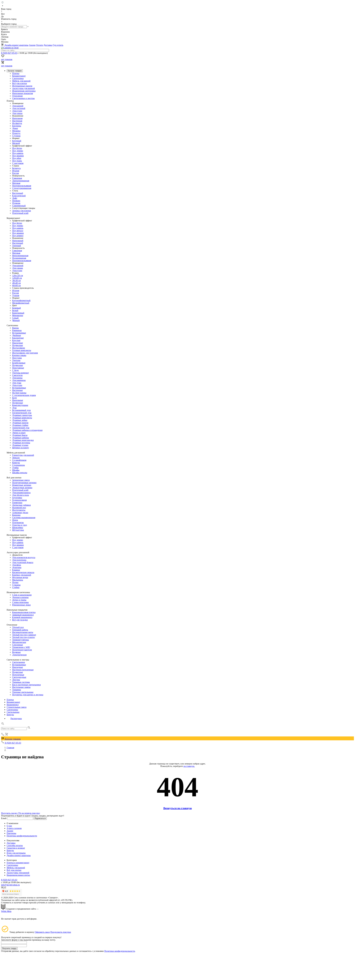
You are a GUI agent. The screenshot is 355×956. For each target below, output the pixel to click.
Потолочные (18, 675)
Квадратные (18, 338)
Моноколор (17, 315)
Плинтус (16, 133)
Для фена (16, 565)
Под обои (16, 158)
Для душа (16, 383)
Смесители (17, 375)
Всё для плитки (19, 83)
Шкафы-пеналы (19, 472)
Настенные (17, 390)
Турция (15, 295)
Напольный (17, 240)
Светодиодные (19, 677)
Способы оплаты (15, 845)
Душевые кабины (20, 437)
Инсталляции (18, 348)
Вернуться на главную (177, 808)
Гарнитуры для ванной (23, 455)
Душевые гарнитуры (22, 415)
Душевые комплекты (22, 418)
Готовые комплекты (21, 350)
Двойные (16, 335)
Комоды (16, 462)
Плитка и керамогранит (18, 862)
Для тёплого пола (20, 495)
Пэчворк (16, 203)
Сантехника (18, 78)
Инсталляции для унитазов (25, 353)
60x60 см (16, 285)
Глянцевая (17, 178)
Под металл (17, 230)
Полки (15, 582)
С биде (15, 370)
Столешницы (18, 465)
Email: (4, 818)
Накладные (17, 343)
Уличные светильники (22, 692)
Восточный (17, 193)
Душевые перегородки (23, 440)
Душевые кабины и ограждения (27, 430)
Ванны (15, 328)
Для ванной (17, 106)
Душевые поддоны (21, 442)
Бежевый (16, 308)
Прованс (16, 200)
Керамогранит (19, 76)
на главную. (189, 766)
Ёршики (16, 570)
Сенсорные (17, 645)
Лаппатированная (20, 181)
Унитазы (16, 360)
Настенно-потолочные (23, 670)
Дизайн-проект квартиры (16, 45)
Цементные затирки (21, 485)
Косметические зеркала (23, 572)
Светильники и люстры (23, 98)
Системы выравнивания (23, 517)
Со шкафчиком (19, 460)
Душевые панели (20, 423)
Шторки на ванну (20, 447)
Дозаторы (16, 567)
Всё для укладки (20, 620)
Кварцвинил (13, 704)
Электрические (19, 655)
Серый (15, 318)
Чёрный (16, 320)
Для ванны (17, 378)
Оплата (39, 45)
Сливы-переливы (20, 602)
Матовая (16, 183)
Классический (19, 195)
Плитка (15, 73)
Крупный (16, 141)
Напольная (17, 118)
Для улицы (17, 113)
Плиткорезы (18, 522)
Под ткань (17, 161)
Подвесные (17, 345)
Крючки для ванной (21, 575)
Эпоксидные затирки (22, 487)
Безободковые (18, 363)
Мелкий (16, 143)
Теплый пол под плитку (23, 637)
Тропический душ (20, 428)
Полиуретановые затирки (24, 482)
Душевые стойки (20, 425)
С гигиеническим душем (24, 395)
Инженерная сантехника (24, 91)
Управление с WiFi (21, 647)
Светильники (18, 662)
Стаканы (16, 585)
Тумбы (15, 467)
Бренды (10, 714)
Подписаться (40, 818)
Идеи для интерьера (16, 853)
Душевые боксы (19, 435)
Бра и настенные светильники (26, 684)
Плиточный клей (20, 213)
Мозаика (16, 131)
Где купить (58, 45)
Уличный (16, 245)
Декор (15, 128)
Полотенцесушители (22, 650)
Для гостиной (18, 108)
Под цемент (17, 235)
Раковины (17, 330)
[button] (2, 724)
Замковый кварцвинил (23, 615)
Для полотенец (19, 560)
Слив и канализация (21, 595)
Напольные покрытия (22, 93)
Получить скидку (9, 948)
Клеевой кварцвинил (22, 617)
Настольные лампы (21, 687)
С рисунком (17, 163)
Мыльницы (17, 580)
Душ (14, 408)
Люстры (16, 680)
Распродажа (16, 718)
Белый (15, 310)
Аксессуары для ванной (23, 88)
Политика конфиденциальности (22, 836)
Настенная (17, 121)
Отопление (17, 96)
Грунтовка (17, 497)
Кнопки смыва (19, 355)
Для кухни (17, 111)
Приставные (18, 368)
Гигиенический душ (21, 413)
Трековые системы (21, 682)
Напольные (17, 400)
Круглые (16, 340)
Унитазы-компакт (20, 373)
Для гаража (17, 268)
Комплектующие (20, 405)
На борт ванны (19, 393)
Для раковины (19, 380)
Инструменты (18, 510)
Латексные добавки (21, 505)
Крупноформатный (21, 300)
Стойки (15, 587)
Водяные (16, 652)
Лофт (14, 198)
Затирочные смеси (21, 480)
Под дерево (17, 151)
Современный (19, 205)
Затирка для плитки (21, 210)
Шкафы (15, 470)
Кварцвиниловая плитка (24, 612)
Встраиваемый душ (21, 410)
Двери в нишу (19, 432)
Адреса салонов (14, 828)
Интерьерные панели (22, 86)
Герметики (17, 502)
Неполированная (20, 255)
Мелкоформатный (20, 303)
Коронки (16, 515)
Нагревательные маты (22, 632)
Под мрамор (18, 156)
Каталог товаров (12, 739)
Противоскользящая (21, 185)
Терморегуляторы (20, 640)
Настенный (17, 243)
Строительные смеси (16, 707)
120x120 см (17, 275)
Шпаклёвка (17, 527)
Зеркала (16, 457)
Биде (14, 398)
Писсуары (17, 358)
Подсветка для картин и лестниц (27, 694)
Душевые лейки (19, 420)
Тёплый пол (18, 627)
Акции (32, 45)
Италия (15, 171)
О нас (9, 826)
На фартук (17, 123)
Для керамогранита (21, 492)
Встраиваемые (19, 333)
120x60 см (17, 278)
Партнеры (11, 833)
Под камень (17, 153)
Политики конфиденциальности (119, 951)
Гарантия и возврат (16, 848)
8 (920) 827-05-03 (9, 53)
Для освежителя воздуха (23, 557)
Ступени (16, 136)
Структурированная (21, 188)
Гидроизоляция (19, 500)
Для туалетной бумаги (22, 562)
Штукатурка (18, 530)
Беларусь (16, 168)
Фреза (15, 520)
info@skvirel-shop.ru (10, 885)
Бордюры (16, 126)
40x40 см (16, 283)
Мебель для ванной (21, 81)
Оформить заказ (42, 932)
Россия (15, 173)
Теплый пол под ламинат (24, 635)
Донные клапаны (20, 597)
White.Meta (6, 911)
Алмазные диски (20, 512)
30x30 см (16, 280)
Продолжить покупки (60, 932)
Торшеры (16, 689)
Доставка (48, 45)
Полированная (19, 258)
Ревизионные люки (21, 605)
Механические (19, 642)
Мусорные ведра (20, 577)
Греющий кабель (20, 630)
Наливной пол (19, 507)
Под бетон (17, 148)
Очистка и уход (19, 525)
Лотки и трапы (19, 600)
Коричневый (18, 313)
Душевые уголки (20, 445)
